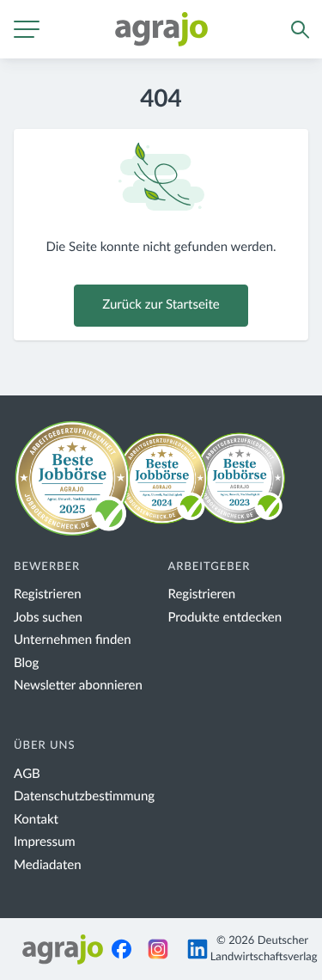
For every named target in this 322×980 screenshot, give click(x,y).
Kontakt (36, 819)
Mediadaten (48, 865)
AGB (27, 774)
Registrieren (48, 594)
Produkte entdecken (225, 617)
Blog (26, 663)
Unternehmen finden (72, 640)
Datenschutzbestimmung (84, 796)
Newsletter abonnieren (78, 685)
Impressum (45, 842)
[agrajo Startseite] (161, 29)
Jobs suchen (48, 617)
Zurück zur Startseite (160, 304)
